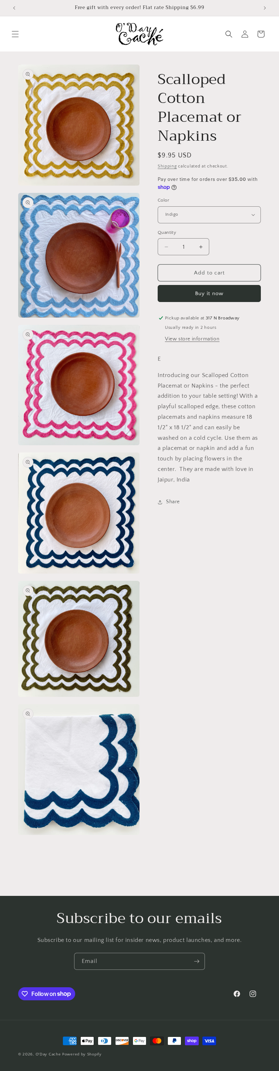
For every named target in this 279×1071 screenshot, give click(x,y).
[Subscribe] (197, 961)
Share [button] (173, 502)
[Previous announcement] (14, 8)
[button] (15, 34)
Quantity (167, 232)
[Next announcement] (265, 8)
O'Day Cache (48, 1054)
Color (163, 200)
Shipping (167, 166)
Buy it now (209, 293)
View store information (192, 339)
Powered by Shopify (82, 1054)
